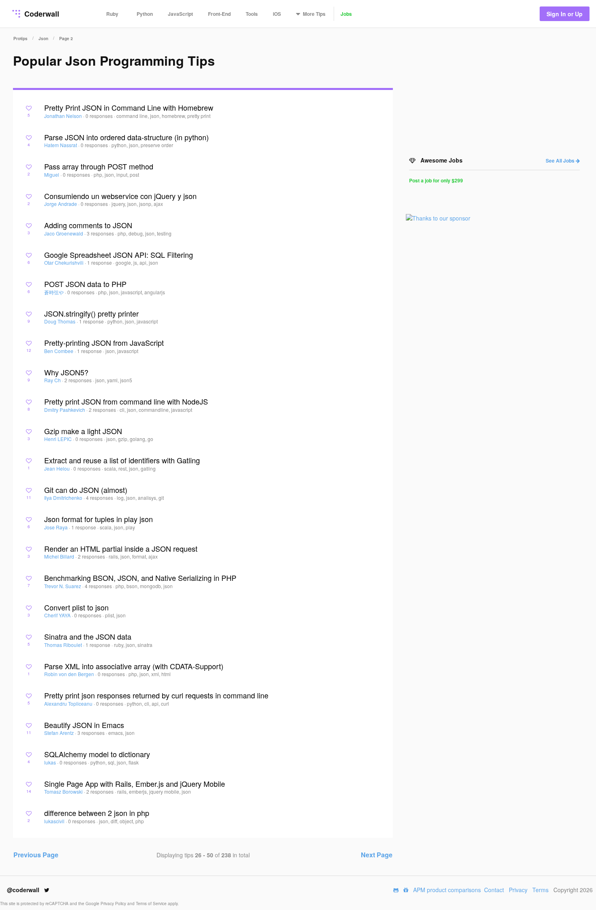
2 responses (78, 380)
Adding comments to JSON (88, 225)
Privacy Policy (114, 903)
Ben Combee (59, 350)
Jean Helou (57, 468)
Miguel (52, 174)
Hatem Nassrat (61, 144)
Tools (252, 13)
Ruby (112, 13)
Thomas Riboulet (63, 644)
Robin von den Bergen (69, 673)
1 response (100, 262)
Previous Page (35, 854)
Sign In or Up (565, 14)
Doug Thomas (60, 321)
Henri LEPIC (58, 438)
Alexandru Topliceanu (69, 703)
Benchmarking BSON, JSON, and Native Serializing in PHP (140, 577)
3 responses (101, 233)
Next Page (376, 854)
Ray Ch (53, 380)
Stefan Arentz (59, 732)
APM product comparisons (447, 890)
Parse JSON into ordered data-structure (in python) (126, 137)
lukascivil (55, 821)
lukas (50, 762)
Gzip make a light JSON (83, 431)
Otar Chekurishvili (64, 262)
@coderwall (24, 890)
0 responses (100, 115)
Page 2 (66, 38)
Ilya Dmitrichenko (64, 497)
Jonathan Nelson (63, 115)
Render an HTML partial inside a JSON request (120, 548)
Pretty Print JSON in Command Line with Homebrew (128, 107)
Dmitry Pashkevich (65, 409)
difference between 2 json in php (96, 812)
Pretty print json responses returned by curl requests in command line (156, 695)
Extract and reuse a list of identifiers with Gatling (122, 460)
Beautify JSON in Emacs (84, 724)
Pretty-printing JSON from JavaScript (104, 342)
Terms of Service (152, 903)
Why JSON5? (66, 372)
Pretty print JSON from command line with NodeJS (126, 401)
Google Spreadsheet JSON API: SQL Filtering (118, 254)
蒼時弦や (54, 292)
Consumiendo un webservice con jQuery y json (120, 196)
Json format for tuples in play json (98, 519)
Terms (540, 890)
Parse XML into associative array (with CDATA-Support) (133, 666)
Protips (20, 38)
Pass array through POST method (98, 166)
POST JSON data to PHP (85, 283)
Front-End (219, 13)
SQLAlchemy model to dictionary (97, 754)
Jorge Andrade (61, 203)
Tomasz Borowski (64, 791)
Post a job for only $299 (436, 180)
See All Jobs (561, 160)
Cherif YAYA (58, 615)
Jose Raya (56, 527)
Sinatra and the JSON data (87, 636)
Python (145, 13)
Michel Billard (59, 556)
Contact (494, 890)
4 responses (100, 497)
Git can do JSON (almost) (85, 489)
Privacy (518, 890)
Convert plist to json (76, 607)
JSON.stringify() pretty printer (91, 313)
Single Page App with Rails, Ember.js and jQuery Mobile (134, 783)
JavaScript (180, 13)
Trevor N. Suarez (63, 585)
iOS (277, 13)
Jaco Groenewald (64, 233)
